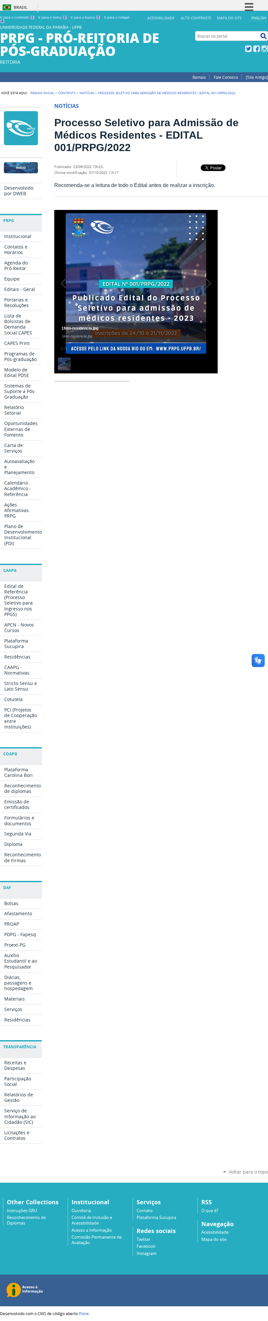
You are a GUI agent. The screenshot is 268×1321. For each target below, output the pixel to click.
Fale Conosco (226, 77)
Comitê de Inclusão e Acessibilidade (92, 1220)
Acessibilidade (161, 17)
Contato (145, 1210)
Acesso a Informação (92, 1230)
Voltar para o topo (248, 1172)
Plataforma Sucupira (156, 1217)
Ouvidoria (81, 1210)
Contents (66, 93)
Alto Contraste (196, 17)
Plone (84, 1313)
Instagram (264, 48)
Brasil (20, 7)
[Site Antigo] (257, 77)
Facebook (256, 48)
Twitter (248, 48)
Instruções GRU (22, 1210)
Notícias (86, 93)
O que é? (209, 1210)
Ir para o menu (52, 17)
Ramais (199, 77)
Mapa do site (229, 17)
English (258, 17)
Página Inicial (42, 93)
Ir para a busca (85, 17)
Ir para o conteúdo (16, 17)
